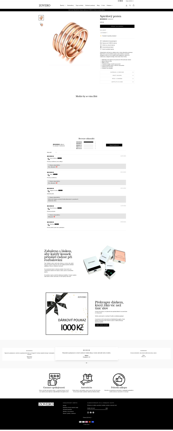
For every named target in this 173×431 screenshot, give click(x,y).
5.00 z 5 (62, 144)
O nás (103, 5)
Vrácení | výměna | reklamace (69, 413)
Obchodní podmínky (67, 409)
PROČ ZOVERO (117, 75)
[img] (50, 156)
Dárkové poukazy (90, 5)
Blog (98, 5)
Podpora (109, 5)
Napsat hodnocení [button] (114, 145)
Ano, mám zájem (102, 325)
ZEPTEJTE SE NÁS (117, 81)
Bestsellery (70, 5)
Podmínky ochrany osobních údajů (70, 407)
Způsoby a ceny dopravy (68, 411)
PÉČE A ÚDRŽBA (117, 78)
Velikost (103, 30)
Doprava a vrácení (117, 72)
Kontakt (64, 405)
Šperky (62, 5)
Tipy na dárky (79, 5)
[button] (103, 19)
